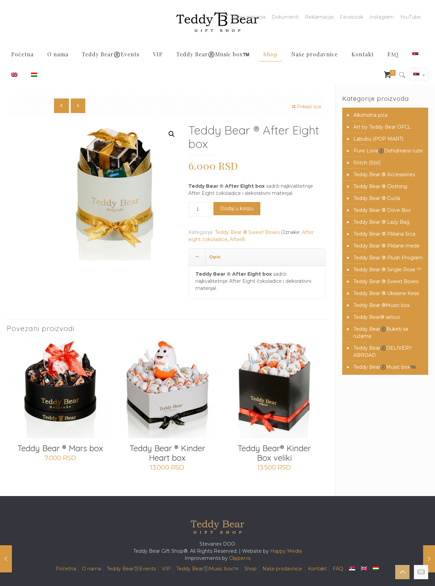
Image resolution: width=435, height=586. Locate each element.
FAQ (338, 569)
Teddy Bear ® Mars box (60, 448)
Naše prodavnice (282, 569)
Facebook (351, 17)
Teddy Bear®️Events (131, 569)
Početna (66, 569)
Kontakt (317, 569)
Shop (250, 569)
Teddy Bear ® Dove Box (382, 210)
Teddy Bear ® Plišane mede (386, 246)
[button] (172, 134)
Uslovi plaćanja (248, 17)
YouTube (410, 17)
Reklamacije (319, 17)
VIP (166, 569)
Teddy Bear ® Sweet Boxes (247, 232)
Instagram (381, 17)
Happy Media (286, 551)
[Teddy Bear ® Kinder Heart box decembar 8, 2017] (6, 558)
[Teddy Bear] (217, 22)
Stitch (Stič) (367, 163)
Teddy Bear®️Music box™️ (384, 367)
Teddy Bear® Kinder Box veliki (274, 453)
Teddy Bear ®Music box (381, 305)
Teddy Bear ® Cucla (376, 198)
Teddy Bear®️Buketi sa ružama (380, 332)
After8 (237, 239)
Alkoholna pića (370, 115)
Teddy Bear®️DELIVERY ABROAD (382, 351)
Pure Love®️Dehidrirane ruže (388, 151)
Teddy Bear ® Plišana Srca (384, 234)
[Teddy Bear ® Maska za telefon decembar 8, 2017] (429, 558)
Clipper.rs (239, 558)
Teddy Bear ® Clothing (380, 186)
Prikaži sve (309, 107)
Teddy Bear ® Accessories (384, 174)
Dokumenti (285, 17)
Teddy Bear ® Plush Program (388, 258)
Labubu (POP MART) (378, 139)
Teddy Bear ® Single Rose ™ (387, 270)
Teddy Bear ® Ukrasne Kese (386, 293)
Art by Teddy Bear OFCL (382, 127)
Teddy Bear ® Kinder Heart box (167, 453)
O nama (91, 569)
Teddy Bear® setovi (376, 317)
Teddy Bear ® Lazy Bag (381, 222)
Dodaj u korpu (237, 208)
